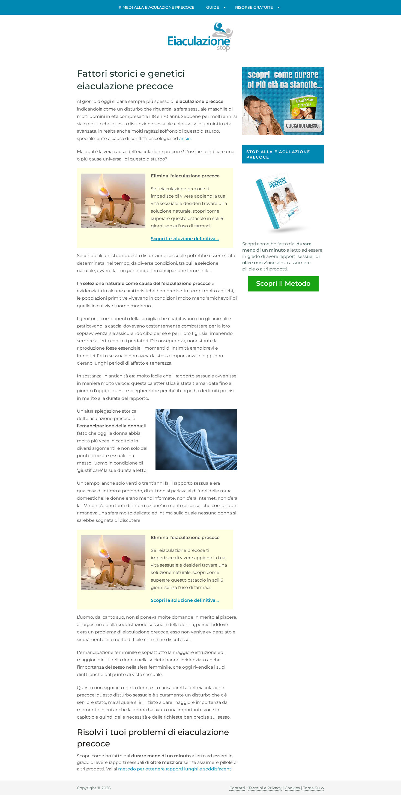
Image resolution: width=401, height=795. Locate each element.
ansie (185, 138)
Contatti (237, 787)
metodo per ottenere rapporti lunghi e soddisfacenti (175, 769)
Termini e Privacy (265, 787)
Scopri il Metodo (283, 283)
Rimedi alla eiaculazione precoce (156, 7)
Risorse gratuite (254, 7)
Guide (212, 7)
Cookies (292, 787)
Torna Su (311, 787)
